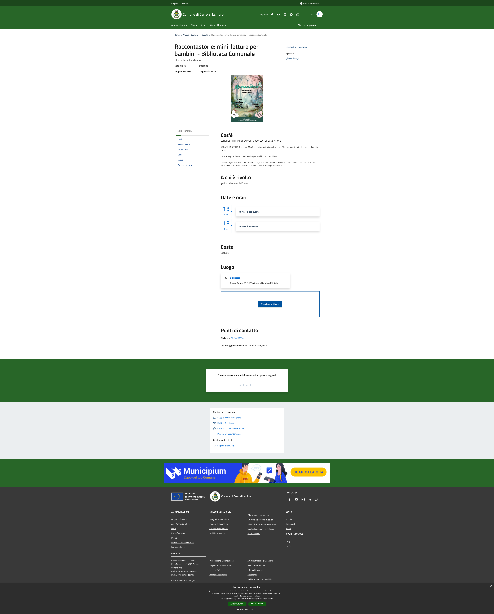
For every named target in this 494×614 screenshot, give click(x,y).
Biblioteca (235, 278)
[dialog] (247, 598)
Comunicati (290, 523)
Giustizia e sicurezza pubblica (260, 519)
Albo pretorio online (256, 565)
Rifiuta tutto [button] (257, 604)
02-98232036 (237, 338)
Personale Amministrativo (182, 542)
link (271, 598)
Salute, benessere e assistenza (261, 528)
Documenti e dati (178, 547)
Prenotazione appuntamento (221, 560)
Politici (174, 537)
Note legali (252, 574)
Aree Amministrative (180, 523)
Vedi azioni (303, 47)
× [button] (491, 586)
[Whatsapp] (296, 14)
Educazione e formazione (258, 515)
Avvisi (288, 528)
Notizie (289, 519)
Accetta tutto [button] (237, 604)
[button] (247, 609)
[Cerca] (319, 14)
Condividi (290, 47)
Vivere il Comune (191, 34)
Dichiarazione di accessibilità (260, 579)
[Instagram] (283, 14)
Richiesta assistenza (218, 574)
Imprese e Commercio (218, 523)
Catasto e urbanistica (218, 528)
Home (177, 34)
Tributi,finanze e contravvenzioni (262, 524)
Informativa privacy (256, 570)
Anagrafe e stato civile (219, 519)
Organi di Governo (179, 519)
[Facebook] (271, 14)
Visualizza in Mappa (270, 304)
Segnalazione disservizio (220, 565)
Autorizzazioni (254, 533)
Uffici (173, 528)
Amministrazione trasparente (260, 560)
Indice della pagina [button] (185, 131)
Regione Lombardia (179, 3)
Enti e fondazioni (178, 533)
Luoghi (289, 541)
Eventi (205, 34)
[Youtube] (277, 14)
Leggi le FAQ (214, 570)
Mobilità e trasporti (217, 533)
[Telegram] (290, 14)
